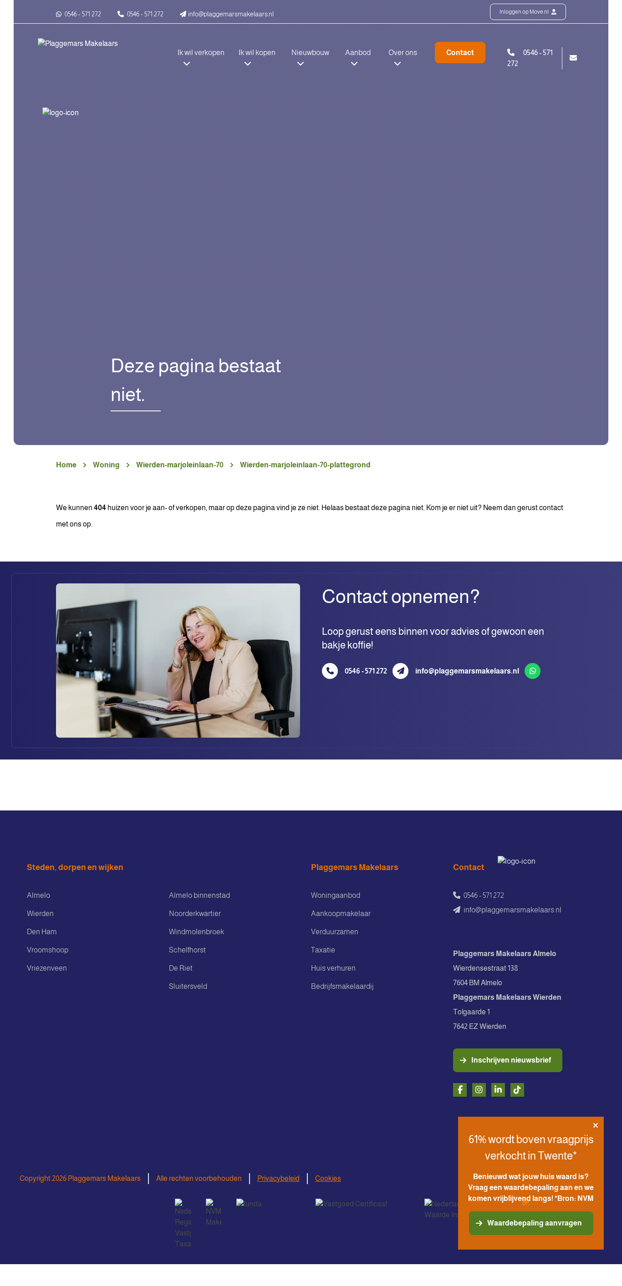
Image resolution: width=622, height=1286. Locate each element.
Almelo (38, 895)
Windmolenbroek (196, 932)
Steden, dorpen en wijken (75, 867)
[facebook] (460, 1090)
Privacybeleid (278, 1178)
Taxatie (323, 950)
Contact (460, 52)
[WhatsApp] (533, 671)
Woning (106, 465)
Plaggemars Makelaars (354, 867)
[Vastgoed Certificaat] (363, 1210)
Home (66, 465)
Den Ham (42, 932)
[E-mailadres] (400, 671)
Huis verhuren (333, 968)
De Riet (181, 968)
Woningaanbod (335, 895)
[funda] (268, 1210)
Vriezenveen (47, 968)
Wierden (40, 913)
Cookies (328, 1178)
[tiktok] (517, 1090)
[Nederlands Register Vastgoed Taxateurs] (183, 1224)
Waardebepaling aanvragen (534, 1223)
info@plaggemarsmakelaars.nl (467, 671)
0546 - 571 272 (82, 14)
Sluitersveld (188, 986)
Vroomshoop (47, 950)
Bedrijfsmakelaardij (342, 986)
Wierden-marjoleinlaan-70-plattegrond (305, 465)
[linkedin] (498, 1090)
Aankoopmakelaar (341, 913)
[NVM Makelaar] (214, 1213)
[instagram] (479, 1090)
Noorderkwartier (195, 913)
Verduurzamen (334, 932)
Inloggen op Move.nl (525, 12)
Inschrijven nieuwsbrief (511, 1060)
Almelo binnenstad (199, 895)
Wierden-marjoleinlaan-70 (180, 465)
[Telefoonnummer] (330, 671)
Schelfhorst (187, 950)
